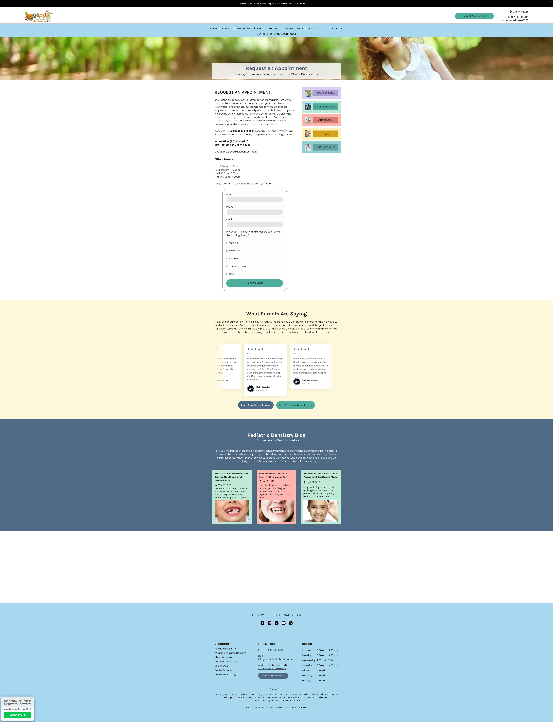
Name (229, 194)
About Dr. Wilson (224, 657)
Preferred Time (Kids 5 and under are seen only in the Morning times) (253, 233)
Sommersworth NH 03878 (272, 668)
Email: (229, 219)
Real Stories (221, 666)
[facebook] (262, 623)
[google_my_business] (291, 623)
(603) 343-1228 (274, 650)
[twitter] (277, 623)
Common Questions (226, 661)
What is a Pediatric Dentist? (230, 653)
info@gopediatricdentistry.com (239, 151)
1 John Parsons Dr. (278, 665)
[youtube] (284, 623)
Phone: (230, 207)
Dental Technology (225, 674)
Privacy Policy (276, 689)
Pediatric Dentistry (225, 648)
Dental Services (223, 670)
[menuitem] (214, 28)
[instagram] (269, 623)
